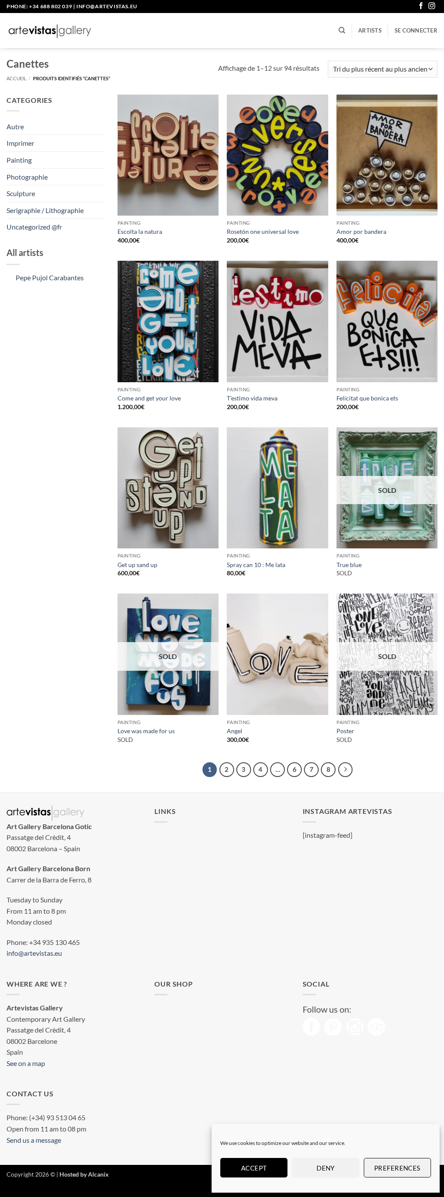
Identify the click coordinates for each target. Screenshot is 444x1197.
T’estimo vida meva (252, 398)
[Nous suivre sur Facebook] (421, 6)
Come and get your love (149, 398)
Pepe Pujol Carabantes (50, 277)
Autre (15, 126)
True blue (349, 564)
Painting (19, 160)
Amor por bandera (361, 231)
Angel (234, 731)
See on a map (26, 1063)
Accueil (16, 78)
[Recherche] (342, 30)
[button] (416, 30)
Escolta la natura (140, 231)
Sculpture (21, 193)
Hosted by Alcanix (84, 1174)
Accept (254, 1168)
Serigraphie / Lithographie (45, 210)
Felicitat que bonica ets (367, 398)
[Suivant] (345, 769)
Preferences (397, 1168)
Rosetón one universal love (263, 231)
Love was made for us (146, 731)
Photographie (27, 177)
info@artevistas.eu (106, 6)
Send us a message (34, 1140)
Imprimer (20, 143)
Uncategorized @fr (34, 227)
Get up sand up (137, 564)
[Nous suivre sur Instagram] (431, 6)
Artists (370, 30)
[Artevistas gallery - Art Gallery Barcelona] (50, 30)
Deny (326, 1168)
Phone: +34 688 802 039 (39, 6)
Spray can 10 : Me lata (256, 564)
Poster (345, 731)
